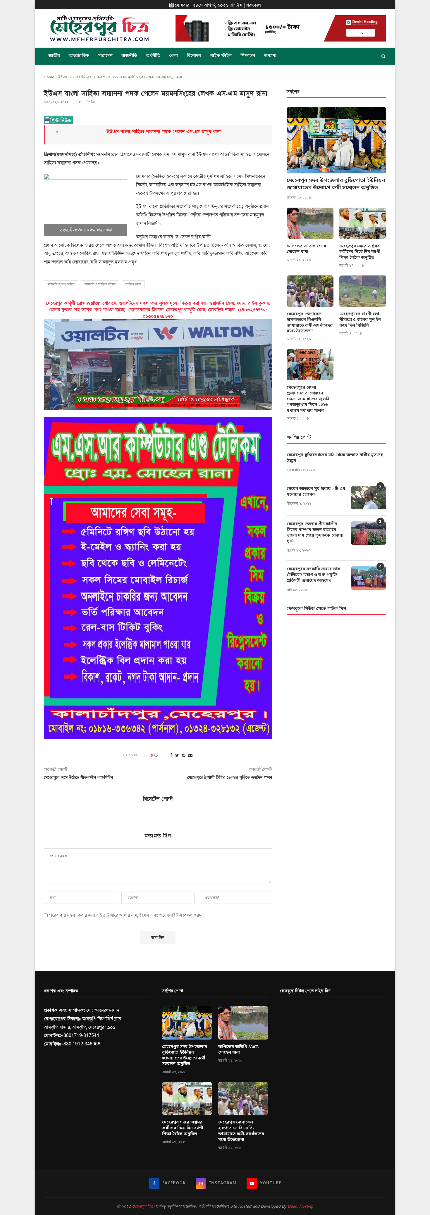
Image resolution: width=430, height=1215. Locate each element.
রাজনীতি (129, 55)
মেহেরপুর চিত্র (142, 1206)
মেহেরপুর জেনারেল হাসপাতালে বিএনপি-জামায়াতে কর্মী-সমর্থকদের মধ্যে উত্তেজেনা (310, 322)
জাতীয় (54, 55)
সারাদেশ (105, 55)
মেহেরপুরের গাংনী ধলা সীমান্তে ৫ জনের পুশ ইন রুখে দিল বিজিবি (360, 319)
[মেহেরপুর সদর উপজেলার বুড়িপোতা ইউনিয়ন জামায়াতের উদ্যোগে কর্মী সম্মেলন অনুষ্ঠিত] (336, 140)
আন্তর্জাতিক (79, 55)
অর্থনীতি (153, 55)
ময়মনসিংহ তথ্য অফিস (61, 284)
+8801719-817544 (80, 1035)
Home (49, 77)
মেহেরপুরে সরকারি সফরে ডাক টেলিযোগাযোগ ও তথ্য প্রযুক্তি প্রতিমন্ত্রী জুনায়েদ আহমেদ (313, 574)
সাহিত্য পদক (133, 284)
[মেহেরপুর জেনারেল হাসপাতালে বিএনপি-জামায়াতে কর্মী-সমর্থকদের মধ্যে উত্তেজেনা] (310, 291)
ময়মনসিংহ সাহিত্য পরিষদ (100, 284)
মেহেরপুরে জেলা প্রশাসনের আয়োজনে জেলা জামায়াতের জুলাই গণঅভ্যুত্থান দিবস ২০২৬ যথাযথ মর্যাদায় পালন (308, 399)
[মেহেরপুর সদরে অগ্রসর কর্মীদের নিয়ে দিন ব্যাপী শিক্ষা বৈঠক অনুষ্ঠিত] (362, 223)
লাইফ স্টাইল (221, 55)
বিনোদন (194, 55)
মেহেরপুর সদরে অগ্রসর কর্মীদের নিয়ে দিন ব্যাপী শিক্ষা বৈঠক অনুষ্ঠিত (359, 252)
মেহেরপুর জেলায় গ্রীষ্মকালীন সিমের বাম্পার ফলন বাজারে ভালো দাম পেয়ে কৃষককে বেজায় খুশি (315, 532)
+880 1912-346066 (80, 1044)
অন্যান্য (270, 55)
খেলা (173, 55)
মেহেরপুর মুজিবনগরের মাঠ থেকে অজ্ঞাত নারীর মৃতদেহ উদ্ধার (335, 458)
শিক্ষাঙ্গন (247, 55)
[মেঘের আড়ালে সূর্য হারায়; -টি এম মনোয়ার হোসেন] (368, 497)
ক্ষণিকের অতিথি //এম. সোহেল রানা (307, 249)
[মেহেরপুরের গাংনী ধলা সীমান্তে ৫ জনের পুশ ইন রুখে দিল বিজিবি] (362, 291)
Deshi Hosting (300, 1206)
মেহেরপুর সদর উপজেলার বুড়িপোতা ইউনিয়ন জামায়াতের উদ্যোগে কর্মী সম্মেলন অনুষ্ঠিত (336, 184)
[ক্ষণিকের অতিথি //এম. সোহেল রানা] (310, 223)
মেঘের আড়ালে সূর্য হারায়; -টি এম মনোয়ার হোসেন (316, 491)
